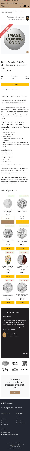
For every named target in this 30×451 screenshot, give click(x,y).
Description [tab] (5, 96)
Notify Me (15, 84)
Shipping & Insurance (21, 422)
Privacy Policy (4, 422)
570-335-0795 (5, 3)
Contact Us (15, 392)
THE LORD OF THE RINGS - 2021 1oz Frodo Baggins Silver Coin (22, 268)
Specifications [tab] (15, 96)
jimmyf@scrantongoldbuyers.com (10, 434)
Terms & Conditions (5, 424)
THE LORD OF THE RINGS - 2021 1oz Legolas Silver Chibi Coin (8, 268)
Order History (4, 420)
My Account (4, 419)
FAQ (17, 419)
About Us (18, 417)
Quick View (8, 218)
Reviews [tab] (24, 96)
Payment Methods (20, 420)
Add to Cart (8, 221)
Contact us (21, 19)
